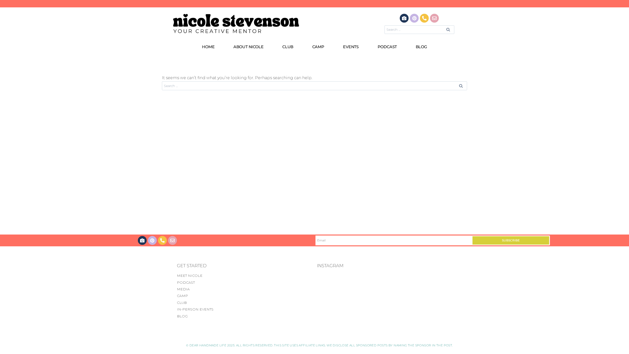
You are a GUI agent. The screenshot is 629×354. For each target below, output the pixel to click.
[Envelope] (434, 18)
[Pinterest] (414, 18)
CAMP (318, 46)
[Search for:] (419, 29)
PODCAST (387, 46)
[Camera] (404, 18)
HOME (208, 46)
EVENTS (351, 46)
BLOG (421, 46)
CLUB (287, 46)
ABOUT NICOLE (248, 46)
